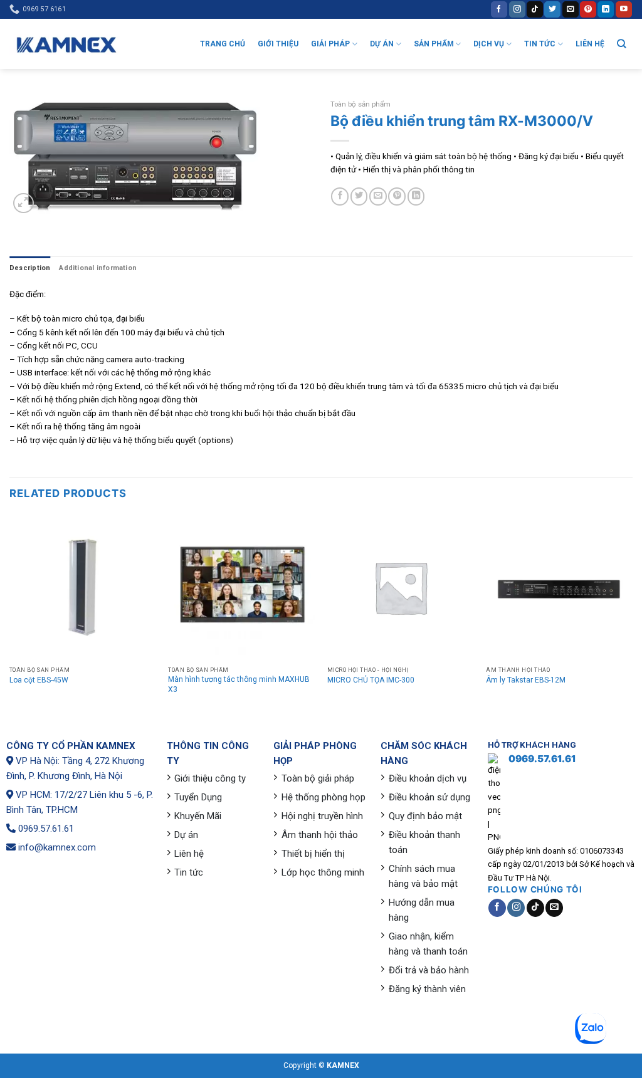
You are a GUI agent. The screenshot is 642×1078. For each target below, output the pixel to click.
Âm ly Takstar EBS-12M (526, 680)
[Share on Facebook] (340, 196)
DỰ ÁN (382, 43)
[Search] (622, 43)
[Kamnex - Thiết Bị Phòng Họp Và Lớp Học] (65, 44)
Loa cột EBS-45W (38, 680)
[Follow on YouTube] (624, 9)
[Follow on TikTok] (535, 9)
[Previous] (10, 615)
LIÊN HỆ (590, 43)
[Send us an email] (570, 9)
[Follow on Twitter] (552, 9)
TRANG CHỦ (222, 43)
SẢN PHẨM (434, 43)
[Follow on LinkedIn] (605, 9)
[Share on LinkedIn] (416, 196)
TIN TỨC (539, 43)
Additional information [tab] (98, 268)
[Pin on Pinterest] (397, 196)
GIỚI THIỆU (278, 43)
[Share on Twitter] (359, 196)
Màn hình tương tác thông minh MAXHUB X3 (239, 684)
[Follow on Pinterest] (588, 9)
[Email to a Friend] (378, 196)
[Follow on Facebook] (499, 9)
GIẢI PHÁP (330, 43)
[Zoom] (23, 203)
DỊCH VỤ (488, 43)
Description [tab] (29, 268)
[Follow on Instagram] (517, 9)
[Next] (632, 615)
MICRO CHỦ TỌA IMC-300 (370, 680)
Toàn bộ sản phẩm (360, 104)
